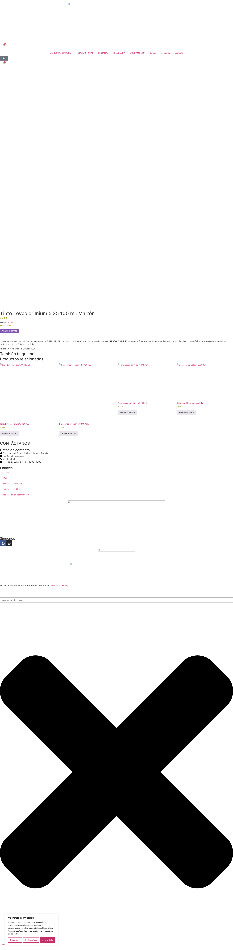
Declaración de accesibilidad (15, 495)
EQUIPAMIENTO (137, 53)
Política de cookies (11, 489)
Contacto (179, 53)
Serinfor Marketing (59, 585)
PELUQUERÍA (119, 53)
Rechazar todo (31, 940)
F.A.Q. (5, 478)
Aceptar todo (47, 940)
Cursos (153, 53)
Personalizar (15, 940)
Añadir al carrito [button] (9, 433)
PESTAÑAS (103, 53)
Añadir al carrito (9, 331)
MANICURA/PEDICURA (60, 53)
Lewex (10, 322)
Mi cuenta (165, 53)
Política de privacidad (12, 483)
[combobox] (116, 599)
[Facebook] (3, 543)
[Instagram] (9, 543)
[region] (31, 929)
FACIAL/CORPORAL (84, 53)
